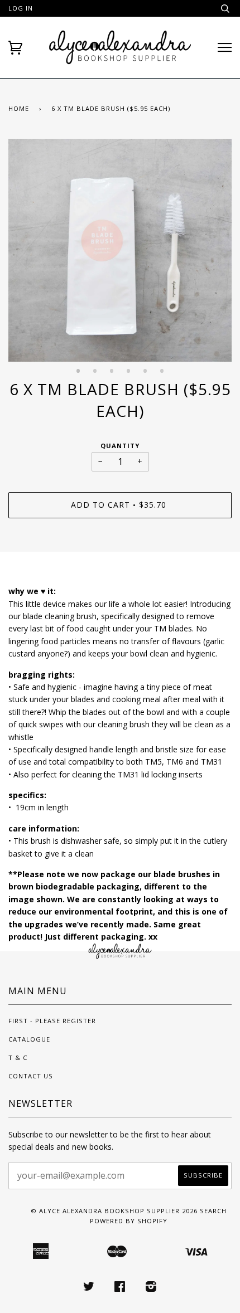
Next (217, 259)
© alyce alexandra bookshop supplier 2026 (114, 1211)
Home (18, 108)
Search (213, 1211)
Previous (22, 259)
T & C (17, 1057)
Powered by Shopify (128, 1221)
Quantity (120, 445)
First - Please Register (52, 1021)
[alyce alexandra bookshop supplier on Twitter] (89, 1288)
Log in (20, 8)
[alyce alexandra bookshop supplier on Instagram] (151, 1288)
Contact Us (30, 1076)
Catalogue (29, 1039)
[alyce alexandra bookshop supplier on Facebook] (120, 1288)
